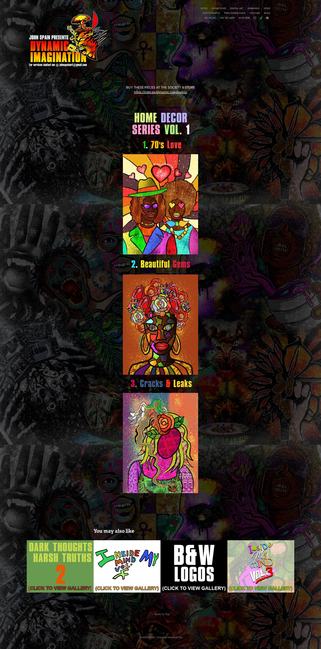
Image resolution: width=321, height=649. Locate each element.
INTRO (204, 8)
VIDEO (267, 8)
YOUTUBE (254, 13)
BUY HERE (244, 18)
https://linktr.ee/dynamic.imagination (160, 92)
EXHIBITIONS (219, 8)
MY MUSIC (210, 18)
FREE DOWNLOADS (234, 13)
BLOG (267, 13)
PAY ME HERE (227, 18)
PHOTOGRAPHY (211, 13)
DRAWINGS (253, 8)
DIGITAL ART (236, 8)
